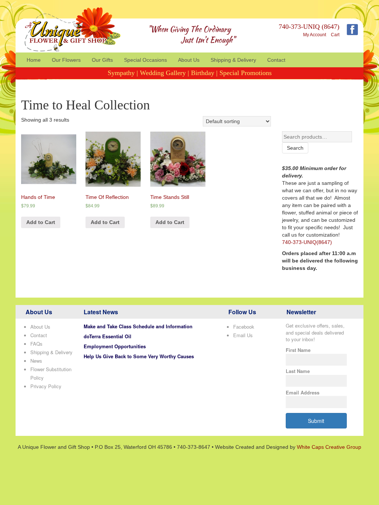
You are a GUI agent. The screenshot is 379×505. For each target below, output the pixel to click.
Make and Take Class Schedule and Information (138, 326)
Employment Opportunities (115, 346)
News (36, 360)
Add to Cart (40, 222)
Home (34, 60)
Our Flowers (66, 60)
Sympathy (121, 73)
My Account (314, 34)
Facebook (243, 326)
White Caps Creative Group (329, 447)
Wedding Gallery (163, 73)
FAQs (36, 343)
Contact (276, 60)
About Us (188, 60)
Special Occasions (145, 60)
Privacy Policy (45, 386)
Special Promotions (245, 73)
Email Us (243, 335)
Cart (335, 34)
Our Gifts (102, 60)
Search (295, 148)
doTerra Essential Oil (107, 336)
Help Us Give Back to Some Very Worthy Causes (139, 356)
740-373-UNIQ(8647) (307, 242)
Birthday (202, 73)
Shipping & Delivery (233, 60)
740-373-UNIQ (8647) (309, 26)
